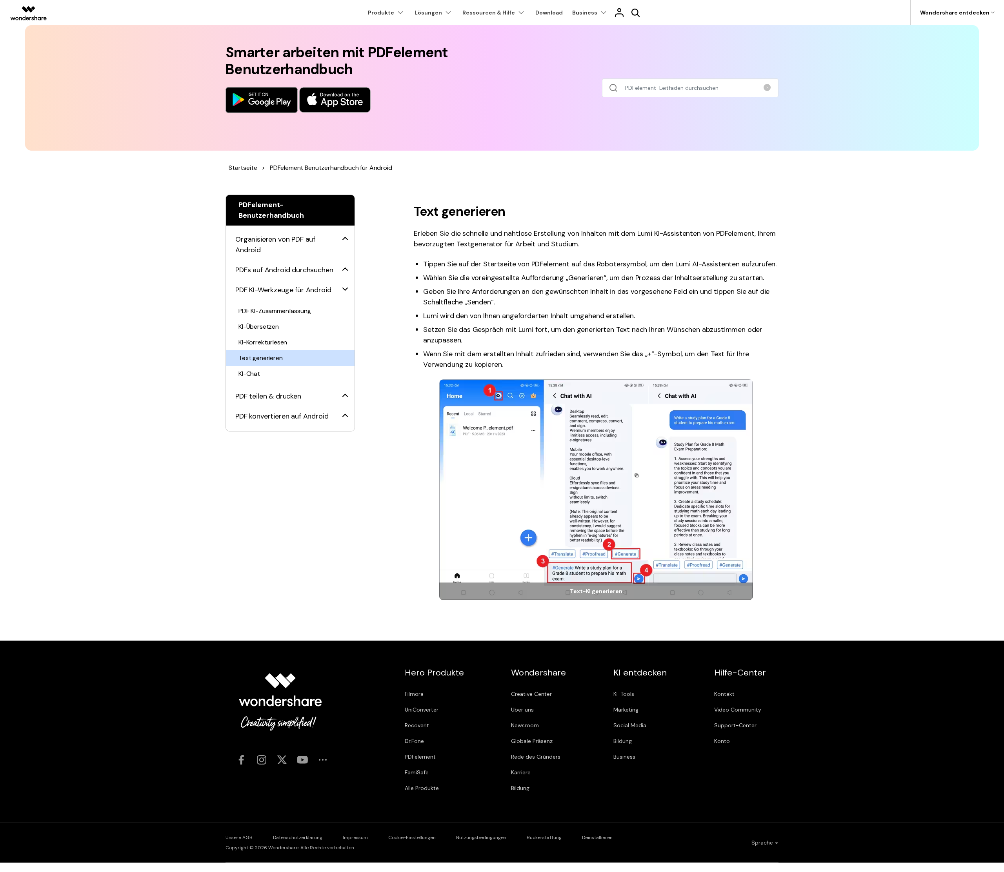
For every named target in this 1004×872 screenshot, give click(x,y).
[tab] (290, 240)
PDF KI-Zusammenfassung (274, 311)
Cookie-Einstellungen (412, 837)
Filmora (414, 693)
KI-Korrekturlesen (262, 342)
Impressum (355, 837)
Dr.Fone (414, 741)
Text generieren (260, 358)
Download (549, 12)
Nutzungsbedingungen (481, 837)
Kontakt (724, 693)
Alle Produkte (422, 788)
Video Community (737, 709)
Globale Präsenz (532, 741)
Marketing (625, 709)
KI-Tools (623, 693)
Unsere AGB (239, 837)
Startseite (243, 168)
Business (624, 756)
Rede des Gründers (535, 756)
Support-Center (735, 725)
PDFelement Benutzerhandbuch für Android (331, 168)
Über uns (522, 709)
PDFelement (420, 756)
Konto (722, 741)
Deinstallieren (597, 837)
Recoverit (417, 725)
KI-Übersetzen (258, 326)
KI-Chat (249, 374)
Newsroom (525, 725)
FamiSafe (417, 772)
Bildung (520, 788)
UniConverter (421, 709)
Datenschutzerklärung (297, 837)
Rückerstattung (544, 837)
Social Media (629, 725)
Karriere (521, 772)
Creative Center (531, 693)
